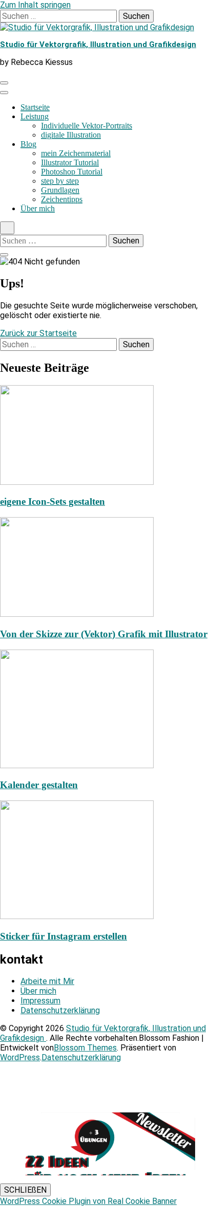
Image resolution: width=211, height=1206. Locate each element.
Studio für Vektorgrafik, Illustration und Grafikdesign (98, 44)
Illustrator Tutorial (70, 162)
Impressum (40, 1001)
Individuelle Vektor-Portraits (86, 125)
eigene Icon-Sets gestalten (52, 501)
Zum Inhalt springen (35, 5)
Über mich (37, 208)
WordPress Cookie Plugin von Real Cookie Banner (88, 1201)
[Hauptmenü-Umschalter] (4, 82)
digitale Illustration (71, 134)
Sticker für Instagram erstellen (63, 936)
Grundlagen (60, 190)
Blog (28, 144)
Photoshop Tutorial (71, 171)
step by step (60, 180)
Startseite (35, 107)
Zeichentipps (61, 199)
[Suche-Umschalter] (7, 227)
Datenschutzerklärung (60, 1010)
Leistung (34, 116)
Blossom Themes (85, 1048)
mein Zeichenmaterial (76, 153)
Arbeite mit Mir (47, 981)
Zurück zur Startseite (38, 333)
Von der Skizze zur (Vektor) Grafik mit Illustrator (103, 634)
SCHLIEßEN (25, 1190)
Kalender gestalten (39, 784)
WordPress (20, 1057)
